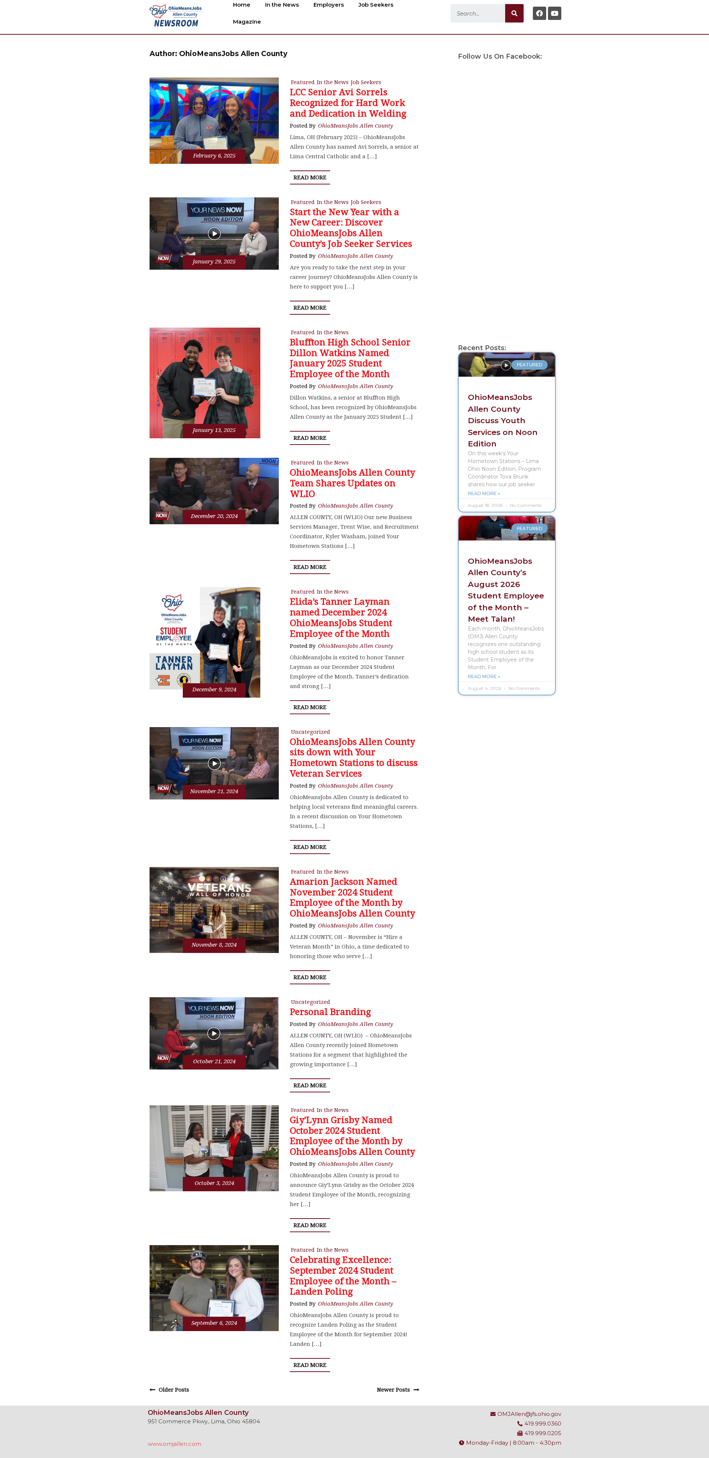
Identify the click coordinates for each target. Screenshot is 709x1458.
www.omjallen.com (174, 1443)
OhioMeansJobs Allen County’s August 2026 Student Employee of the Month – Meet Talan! (506, 590)
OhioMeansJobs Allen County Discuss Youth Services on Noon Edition (503, 420)
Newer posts (393, 1389)
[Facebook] (539, 13)
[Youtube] (554, 13)
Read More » (484, 493)
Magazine (247, 21)
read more (310, 177)
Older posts (174, 1389)
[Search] (514, 13)
